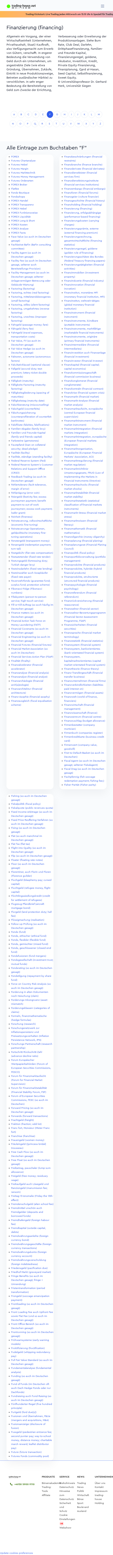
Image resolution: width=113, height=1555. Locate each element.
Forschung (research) (23, 1024)
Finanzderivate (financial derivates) (84, 168)
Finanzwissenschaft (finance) (80, 713)
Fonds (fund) (18, 932)
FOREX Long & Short (23, 220)
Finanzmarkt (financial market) (81, 396)
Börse (80, 1499)
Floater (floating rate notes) (27, 860)
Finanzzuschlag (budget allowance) (84, 721)
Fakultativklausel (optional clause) (30, 365)
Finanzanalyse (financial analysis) (30, 673)
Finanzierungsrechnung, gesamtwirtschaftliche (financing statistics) (83, 240)
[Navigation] (103, 6)
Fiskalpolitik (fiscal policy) (26, 804)
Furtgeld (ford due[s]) (23, 1412)
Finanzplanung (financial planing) (83, 541)
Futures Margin (19, 168)
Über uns (100, 1483)
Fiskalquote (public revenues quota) (32, 808)
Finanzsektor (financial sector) (81, 609)
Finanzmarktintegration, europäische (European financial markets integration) (85, 440)
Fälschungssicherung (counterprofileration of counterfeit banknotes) (31, 416)
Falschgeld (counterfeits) (25, 409)
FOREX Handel (19, 200)
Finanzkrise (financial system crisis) (84, 392)
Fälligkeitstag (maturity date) (28, 400)
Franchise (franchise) (23, 1136)
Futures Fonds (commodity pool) (30, 1456)
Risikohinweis (67, 1483)
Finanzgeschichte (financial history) (84, 200)
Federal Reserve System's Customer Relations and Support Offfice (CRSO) (32, 468)
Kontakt (99, 1487)
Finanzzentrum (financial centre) (82, 717)
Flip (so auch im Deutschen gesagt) (31, 856)
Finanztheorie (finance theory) (81, 669)
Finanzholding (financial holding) (83, 204)
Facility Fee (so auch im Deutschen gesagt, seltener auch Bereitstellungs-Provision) (31, 264)
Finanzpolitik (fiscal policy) (79, 553)
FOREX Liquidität (21, 216)
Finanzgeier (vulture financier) (81, 196)
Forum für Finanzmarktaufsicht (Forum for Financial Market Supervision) (28, 1080)
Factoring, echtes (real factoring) (30, 292)
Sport (80, 1503)
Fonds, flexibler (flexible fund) (28, 940)
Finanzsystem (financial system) (82, 645)
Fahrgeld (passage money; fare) (29, 324)
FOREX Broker (19, 184)
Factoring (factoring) (23, 288)
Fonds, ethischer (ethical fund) (28, 936)
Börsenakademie (51, 1483)
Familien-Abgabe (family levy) (28, 429)
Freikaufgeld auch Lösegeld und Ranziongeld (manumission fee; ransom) (30, 1188)
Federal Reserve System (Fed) (28, 460)
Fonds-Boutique (20, 192)
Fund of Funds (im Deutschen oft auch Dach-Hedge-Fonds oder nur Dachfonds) (31, 1388)
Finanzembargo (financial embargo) (84, 188)
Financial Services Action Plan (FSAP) (32, 656)
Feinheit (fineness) (22, 517)
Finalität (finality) (20, 661)
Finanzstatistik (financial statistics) (83, 641)
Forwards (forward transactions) (29, 1116)
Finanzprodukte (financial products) (84, 565)
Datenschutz (66, 1487)
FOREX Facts (18, 232)
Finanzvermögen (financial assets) (83, 693)
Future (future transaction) (26, 1452)
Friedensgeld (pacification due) (29, 1268)
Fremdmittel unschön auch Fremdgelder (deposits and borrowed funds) (27, 1212)
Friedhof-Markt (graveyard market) (31, 1272)
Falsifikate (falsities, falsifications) (30, 425)
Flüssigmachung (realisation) (27, 920)
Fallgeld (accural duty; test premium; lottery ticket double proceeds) (29, 372)
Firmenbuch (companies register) (83, 733)
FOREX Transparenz (22, 204)
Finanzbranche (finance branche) (83, 164)
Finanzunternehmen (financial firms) (85, 681)
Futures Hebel (19, 164)
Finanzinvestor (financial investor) (83, 361)
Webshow (65, 1527)
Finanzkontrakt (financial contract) (83, 388)
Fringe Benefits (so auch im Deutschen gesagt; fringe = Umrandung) (27, 1280)
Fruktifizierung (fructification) (28, 1348)
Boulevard (83, 1507)
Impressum (101, 1491)
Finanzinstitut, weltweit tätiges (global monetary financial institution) (81, 304)
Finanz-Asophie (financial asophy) (30, 697)
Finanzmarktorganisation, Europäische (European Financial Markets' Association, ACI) (83, 453)
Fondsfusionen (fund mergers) (28, 956)
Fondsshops (18, 196)
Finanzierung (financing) (78, 208)
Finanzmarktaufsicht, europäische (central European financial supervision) (83, 413)
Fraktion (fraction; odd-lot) (26, 1124)
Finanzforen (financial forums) (81, 192)
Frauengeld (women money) (27, 1140)
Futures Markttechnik (23, 172)
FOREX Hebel (19, 208)
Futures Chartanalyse (23, 160)
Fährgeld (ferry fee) (22, 328)
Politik (80, 1491)
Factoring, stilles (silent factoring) (30, 304)
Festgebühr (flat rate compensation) (32, 553)
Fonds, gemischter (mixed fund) (29, 944)
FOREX (15, 156)
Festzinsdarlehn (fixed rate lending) (31, 568)
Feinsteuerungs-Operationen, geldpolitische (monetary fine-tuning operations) (28, 532)
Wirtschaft (83, 1495)
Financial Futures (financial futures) (31, 645)
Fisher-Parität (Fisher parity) (80, 785)
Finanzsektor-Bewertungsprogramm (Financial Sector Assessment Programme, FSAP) (85, 616)
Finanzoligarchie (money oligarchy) (84, 537)
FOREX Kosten (19, 224)
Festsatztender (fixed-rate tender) (30, 557)
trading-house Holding (99, 1499)
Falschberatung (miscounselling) (30, 405)
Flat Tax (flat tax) (20, 844)
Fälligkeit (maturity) (22, 381)
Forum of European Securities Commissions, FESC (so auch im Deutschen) (29, 1100)
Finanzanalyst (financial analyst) (29, 677)
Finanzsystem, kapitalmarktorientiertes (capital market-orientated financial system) (84, 660)
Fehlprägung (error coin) (25, 493)
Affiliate (46, 1495)
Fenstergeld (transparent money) (30, 541)
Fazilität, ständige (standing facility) (31, 456)
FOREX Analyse (20, 228)
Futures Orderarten (22, 180)
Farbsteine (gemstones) (25, 440)
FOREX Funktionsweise (24, 212)
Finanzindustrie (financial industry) (84, 280)
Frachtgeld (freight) (22, 1120)
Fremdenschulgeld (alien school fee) (32, 1204)
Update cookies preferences (16, 1553)
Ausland (81, 1511)
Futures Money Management (27, 176)
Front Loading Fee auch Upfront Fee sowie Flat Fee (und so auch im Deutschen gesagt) (32, 1316)
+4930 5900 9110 (24, 1484)
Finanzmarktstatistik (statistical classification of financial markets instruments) (83, 504)
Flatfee (15, 188)
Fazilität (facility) (20, 453)
